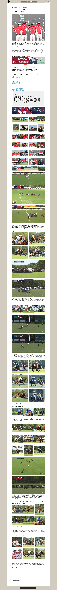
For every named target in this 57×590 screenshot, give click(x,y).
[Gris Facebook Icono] (47, 1)
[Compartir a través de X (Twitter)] (14, 567)
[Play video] (28, 175)
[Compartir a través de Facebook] (12, 567)
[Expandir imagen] (16, 119)
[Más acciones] (44, 7)
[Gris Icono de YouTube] (49, 1)
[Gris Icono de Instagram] (45, 1)
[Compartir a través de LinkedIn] (16, 567)
